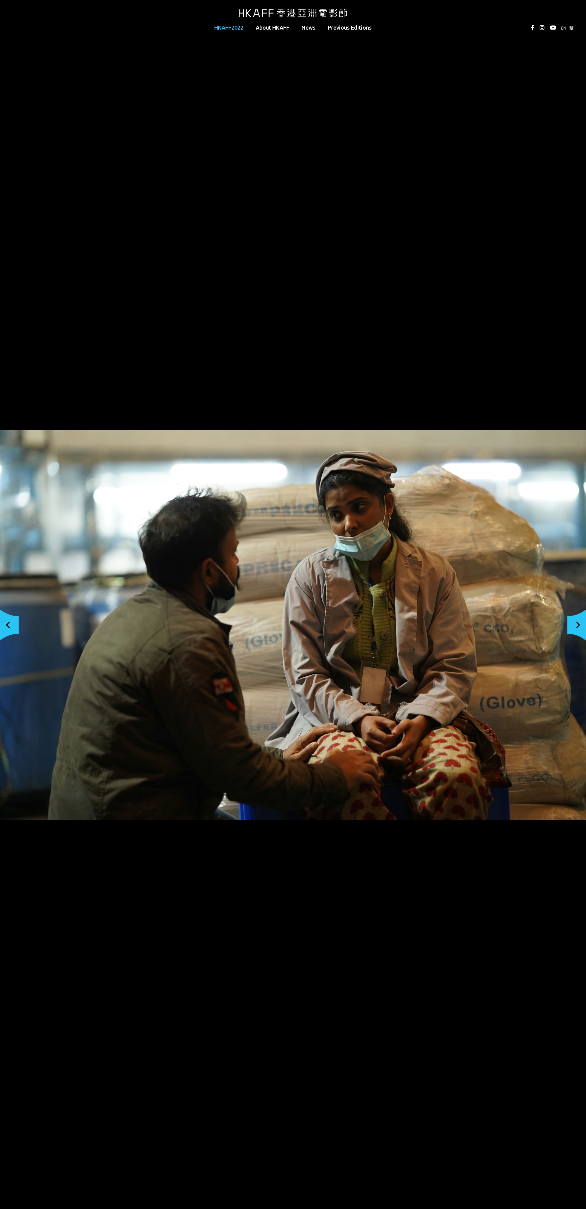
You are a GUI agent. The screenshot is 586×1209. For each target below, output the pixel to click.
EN (563, 28)
